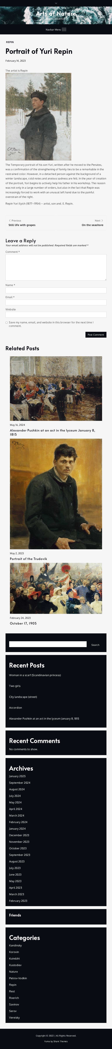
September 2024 (19, 782)
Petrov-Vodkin (18, 978)
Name (10, 285)
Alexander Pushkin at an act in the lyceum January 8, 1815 (52, 432)
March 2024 (16, 815)
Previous (22, 223)
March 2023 (16, 894)
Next (92, 223)
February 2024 (18, 822)
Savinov (14, 1004)
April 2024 (15, 809)
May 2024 (15, 802)
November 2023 (19, 841)
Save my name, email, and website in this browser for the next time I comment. (51, 324)
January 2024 (17, 828)
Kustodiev (15, 965)
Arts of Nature (56, 13)
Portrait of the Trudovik (28, 559)
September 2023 (19, 854)
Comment (13, 251)
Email (10, 297)
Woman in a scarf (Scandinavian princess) (35, 675)
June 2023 (15, 874)
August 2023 (17, 861)
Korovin (14, 952)
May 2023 (15, 881)
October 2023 (18, 848)
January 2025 (17, 776)
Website (11, 309)
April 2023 (15, 887)
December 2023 (19, 835)
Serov (13, 1011)
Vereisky (14, 1017)
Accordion (15, 707)
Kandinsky (15, 945)
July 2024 (15, 795)
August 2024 (17, 789)
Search (13, 638)
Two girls (15, 685)
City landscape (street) (23, 696)
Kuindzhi (14, 958)
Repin (10, 42)
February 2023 (18, 900)
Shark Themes (61, 1041)
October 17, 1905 (23, 623)
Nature (13, 971)
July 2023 (15, 868)
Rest (12, 991)
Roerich (14, 997)
